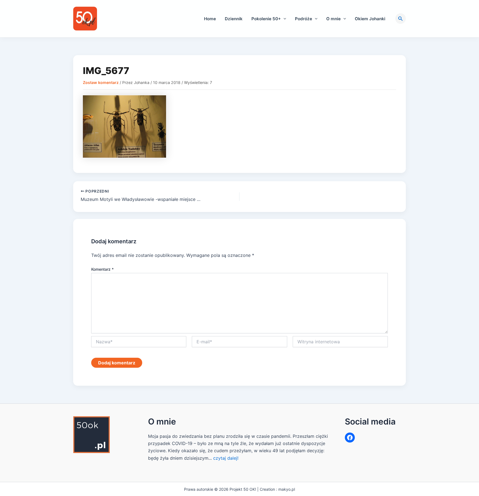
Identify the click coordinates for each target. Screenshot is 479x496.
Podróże (303, 18)
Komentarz (102, 269)
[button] (283, 18)
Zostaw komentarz (101, 82)
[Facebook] (350, 438)
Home (210, 18)
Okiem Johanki (370, 18)
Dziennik (234, 18)
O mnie (333, 18)
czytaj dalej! (225, 458)
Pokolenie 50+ (266, 18)
